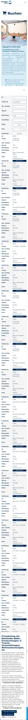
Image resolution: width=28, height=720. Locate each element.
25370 (14, 136)
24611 (14, 498)
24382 (14, 399)
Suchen (20, 133)
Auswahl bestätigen (10, 711)
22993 (14, 372)
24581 (14, 449)
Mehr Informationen (10, 717)
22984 (14, 216)
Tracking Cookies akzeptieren (12, 708)
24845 (14, 548)
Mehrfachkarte (19, 160)
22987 (14, 267)
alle (19, 124)
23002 (14, 522)
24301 (14, 244)
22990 (14, 319)
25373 (14, 163)
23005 (14, 572)
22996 (14, 423)
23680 (14, 191)
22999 (14, 473)
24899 (14, 598)
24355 (14, 346)
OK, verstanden (8, 714)
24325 (14, 293)
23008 (14, 622)
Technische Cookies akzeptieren (13, 682)
